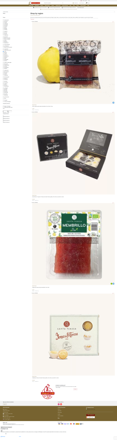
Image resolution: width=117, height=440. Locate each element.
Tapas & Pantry (47, 5)
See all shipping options (80, 7)
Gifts (70, 5)
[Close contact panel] (1, 430)
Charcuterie (37, 5)
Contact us (5, 409)
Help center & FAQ (6, 410)
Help (89, 0)
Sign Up (5, 404)
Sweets (53, 5)
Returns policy (6, 412)
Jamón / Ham (31, 5)
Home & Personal (65, 5)
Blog (88, 5)
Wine (74, 5)
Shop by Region (83, 5)
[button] (114, 21)
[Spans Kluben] (31, 3)
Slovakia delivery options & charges (9, 416)
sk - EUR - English (7, 419)
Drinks (78, 5)
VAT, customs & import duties (8, 413)
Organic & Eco (58, 5)
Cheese (42, 5)
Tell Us (75, 389)
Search (54, 3)
